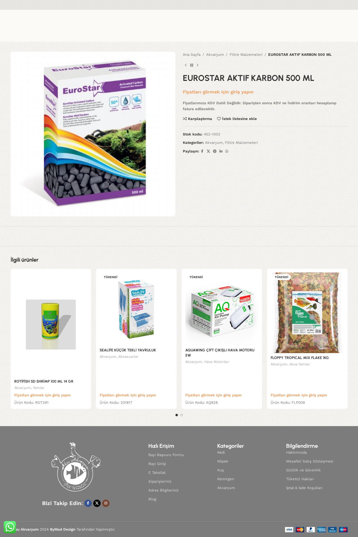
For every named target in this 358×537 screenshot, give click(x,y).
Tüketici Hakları (300, 479)
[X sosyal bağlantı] (208, 151)
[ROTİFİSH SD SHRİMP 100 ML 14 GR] (51, 324)
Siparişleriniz (159, 481)
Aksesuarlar (128, 356)
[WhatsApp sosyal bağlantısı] (227, 151)
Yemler (39, 388)
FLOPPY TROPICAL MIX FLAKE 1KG (300, 358)
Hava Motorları (216, 362)
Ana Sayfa (192, 54)
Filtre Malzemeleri (246, 54)
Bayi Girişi (157, 464)
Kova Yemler (300, 364)
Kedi (221, 452)
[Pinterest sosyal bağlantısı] (215, 151)
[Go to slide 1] (176, 415)
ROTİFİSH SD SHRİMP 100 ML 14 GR (43, 381)
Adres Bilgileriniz (163, 490)
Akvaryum (215, 54)
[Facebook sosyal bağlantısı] (202, 151)
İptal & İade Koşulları (304, 488)
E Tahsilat (157, 472)
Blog (152, 499)
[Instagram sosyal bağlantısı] (105, 503)
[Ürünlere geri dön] (192, 65)
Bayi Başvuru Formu (166, 455)
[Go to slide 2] (181, 415)
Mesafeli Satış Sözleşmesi (309, 461)
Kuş (220, 470)
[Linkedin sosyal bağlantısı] (221, 151)
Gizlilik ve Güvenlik (303, 470)
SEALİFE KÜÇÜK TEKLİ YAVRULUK (128, 350)
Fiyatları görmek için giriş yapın (218, 92)
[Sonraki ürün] (198, 65)
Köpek (222, 461)
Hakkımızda (296, 452)
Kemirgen (225, 479)
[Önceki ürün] (186, 65)
